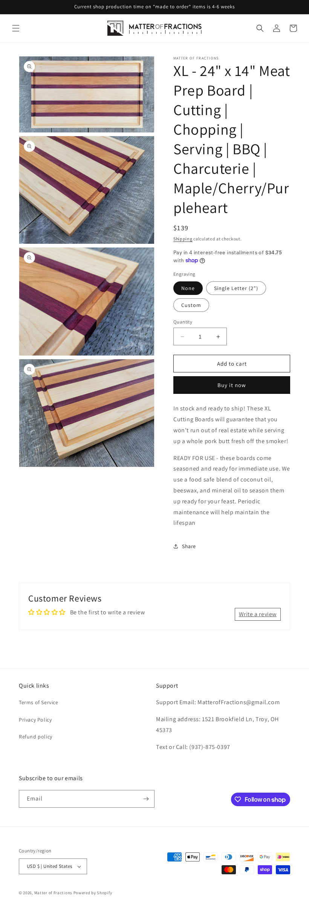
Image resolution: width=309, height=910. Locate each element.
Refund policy (35, 736)
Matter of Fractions (53, 892)
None (188, 288)
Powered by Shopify (92, 892)
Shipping (183, 239)
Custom (191, 305)
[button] (16, 28)
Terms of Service (38, 702)
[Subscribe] (146, 799)
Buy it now (231, 385)
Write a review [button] (258, 614)
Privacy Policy (35, 719)
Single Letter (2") (236, 288)
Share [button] (189, 546)
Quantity (182, 322)
